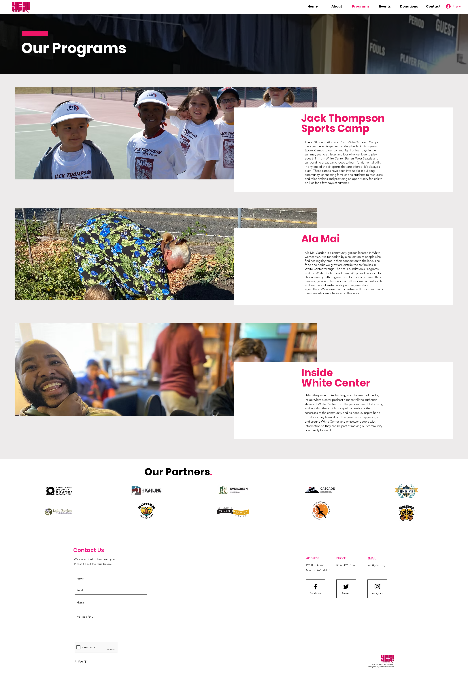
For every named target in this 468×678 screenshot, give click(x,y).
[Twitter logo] (346, 586)
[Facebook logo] (315, 586)
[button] (337, 6)
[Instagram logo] (377, 586)
